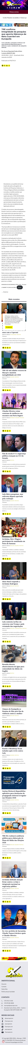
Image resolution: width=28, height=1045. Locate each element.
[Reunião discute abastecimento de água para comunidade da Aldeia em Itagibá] (14, 653)
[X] (5, 66)
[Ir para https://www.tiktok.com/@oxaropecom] (14, 1029)
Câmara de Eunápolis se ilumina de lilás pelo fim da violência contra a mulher (12, 711)
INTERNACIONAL (18, 628)
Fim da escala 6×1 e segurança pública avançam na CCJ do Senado (14, 456)
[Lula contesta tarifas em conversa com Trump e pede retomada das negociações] (14, 611)
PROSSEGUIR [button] (9, 327)
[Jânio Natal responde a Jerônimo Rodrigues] (14, 570)
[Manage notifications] (3, 1042)
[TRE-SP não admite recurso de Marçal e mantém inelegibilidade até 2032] (14, 359)
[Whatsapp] (9, 66)
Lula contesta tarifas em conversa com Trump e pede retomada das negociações (13, 624)
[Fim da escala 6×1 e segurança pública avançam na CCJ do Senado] (14, 442)
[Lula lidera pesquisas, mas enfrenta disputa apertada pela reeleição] (14, 483)
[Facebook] (3, 66)
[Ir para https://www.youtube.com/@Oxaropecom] (14, 1032)
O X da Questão (13, 334)
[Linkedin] (7, 66)
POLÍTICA (13, 60)
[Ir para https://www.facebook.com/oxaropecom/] (14, 1021)
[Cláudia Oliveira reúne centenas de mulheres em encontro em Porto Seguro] (14, 401)
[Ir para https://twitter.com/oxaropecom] (14, 1018)
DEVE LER (12, 545)
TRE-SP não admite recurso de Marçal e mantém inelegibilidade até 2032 (14, 372)
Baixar (19, 287)
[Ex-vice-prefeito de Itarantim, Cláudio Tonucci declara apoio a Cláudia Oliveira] (14, 916)
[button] (24, 3)
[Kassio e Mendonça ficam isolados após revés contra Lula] (14, 738)
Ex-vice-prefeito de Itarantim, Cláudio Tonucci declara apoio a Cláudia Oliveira (14, 933)
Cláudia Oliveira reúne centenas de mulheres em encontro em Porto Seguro (12, 413)
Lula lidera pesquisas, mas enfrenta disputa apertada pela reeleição (12, 496)
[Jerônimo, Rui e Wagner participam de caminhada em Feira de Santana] (14, 527)
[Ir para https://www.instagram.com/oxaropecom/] (14, 1024)
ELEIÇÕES (12, 377)
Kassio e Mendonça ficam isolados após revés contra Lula (12, 751)
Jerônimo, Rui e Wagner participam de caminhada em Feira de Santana (13, 541)
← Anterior (5, 292)
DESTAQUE (12, 417)
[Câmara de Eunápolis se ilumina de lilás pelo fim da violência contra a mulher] (14, 698)
